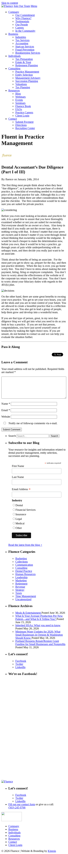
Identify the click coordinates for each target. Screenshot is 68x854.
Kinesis (52, 850)
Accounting (21, 43)
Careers (19, 27)
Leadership (21, 577)
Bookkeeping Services (27, 52)
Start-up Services (24, 46)
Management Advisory (27, 77)
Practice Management (27, 71)
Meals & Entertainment (28, 612)
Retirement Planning (26, 65)
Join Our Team (22, 6)
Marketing (21, 580)
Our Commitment (25, 15)
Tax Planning (22, 87)
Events (19, 99)
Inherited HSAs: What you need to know (38, 625)
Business (13, 33)
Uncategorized (23, 599)
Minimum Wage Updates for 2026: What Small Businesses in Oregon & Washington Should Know (39, 634)
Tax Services (22, 40)
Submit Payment (24, 121)
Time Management (25, 596)
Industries (20, 37)
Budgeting (21, 558)
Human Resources (25, 574)
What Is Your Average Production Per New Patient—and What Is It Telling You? (39, 617)
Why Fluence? (23, 18)
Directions (21, 125)
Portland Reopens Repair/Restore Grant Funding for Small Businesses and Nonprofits (40, 643)
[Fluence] (7, 6)
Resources (14, 90)
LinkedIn (20, 667)
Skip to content (9, 2)
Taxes (18, 593)
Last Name (18, 477)
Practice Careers (24, 112)
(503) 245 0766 (16, 807)
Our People (21, 24)
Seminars (20, 103)
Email (5, 410)
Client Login (22, 115)
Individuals (14, 55)
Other (19, 527)
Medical (20, 523)
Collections (21, 561)
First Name (18, 466)
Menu (34, 6)
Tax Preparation (24, 59)
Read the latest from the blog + (25, 544)
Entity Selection (24, 74)
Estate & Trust (23, 62)
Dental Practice (23, 571)
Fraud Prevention (24, 49)
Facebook (20, 660)
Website (5, 416)
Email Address (21, 489)
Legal (19, 518)
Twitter (19, 664)
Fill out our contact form (21, 804)
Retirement (21, 583)
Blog (18, 93)
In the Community (25, 30)
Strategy (19, 589)
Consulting (14, 68)
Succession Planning (26, 81)
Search (12, 435)
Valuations (21, 84)
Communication (24, 564)
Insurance (21, 514)
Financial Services (26, 509)
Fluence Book (23, 106)
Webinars (20, 96)
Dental (19, 505)
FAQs (18, 109)
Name (5, 403)
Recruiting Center (25, 128)
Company (13, 11)
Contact (12, 118)
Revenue (20, 586)
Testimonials (22, 21)
